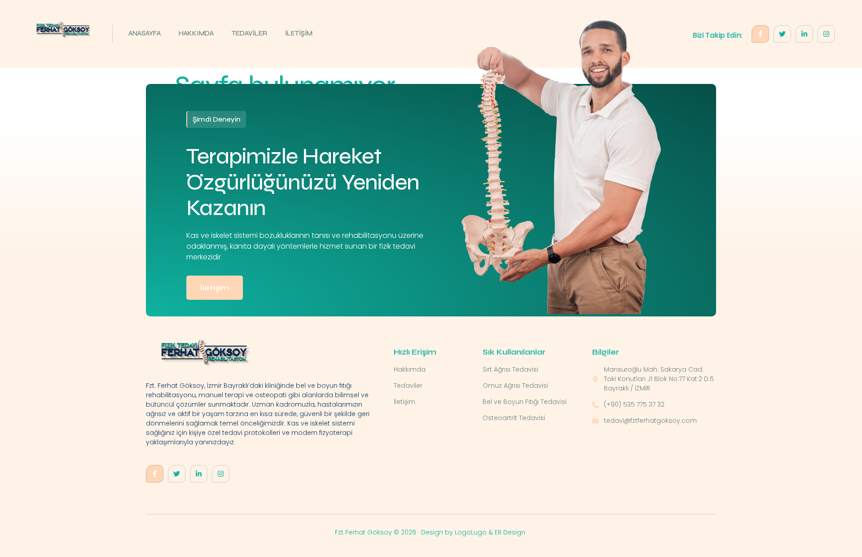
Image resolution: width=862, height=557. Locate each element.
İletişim (214, 288)
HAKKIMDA (196, 33)
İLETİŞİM (298, 33)
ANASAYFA (144, 33)
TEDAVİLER (249, 33)
